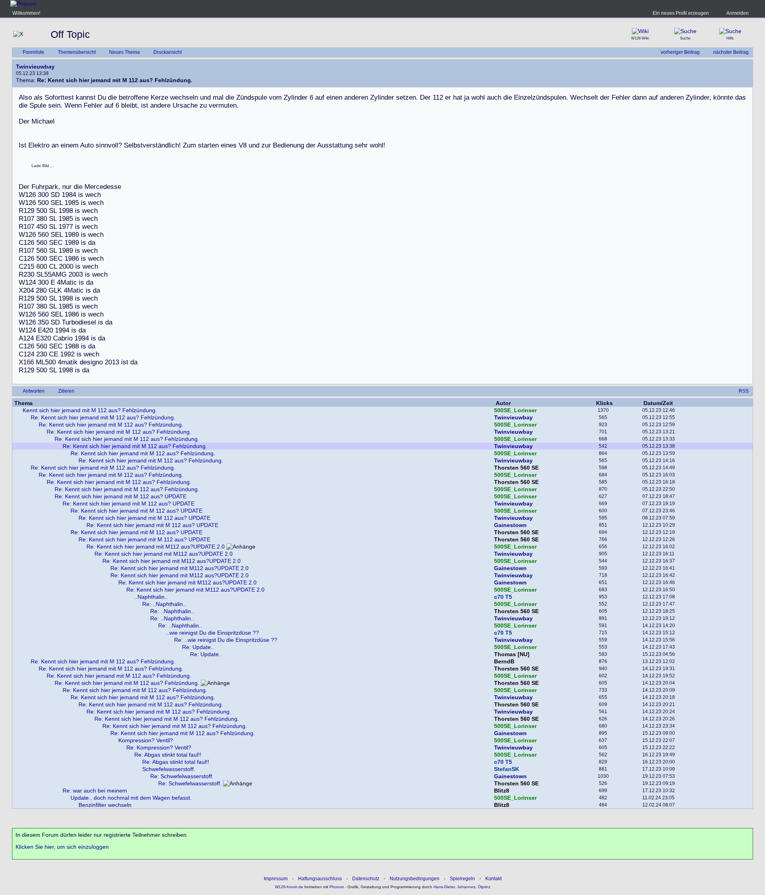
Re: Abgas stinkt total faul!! (167, 754)
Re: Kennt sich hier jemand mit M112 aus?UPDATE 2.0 (155, 546)
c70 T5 (503, 597)
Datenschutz (365, 878)
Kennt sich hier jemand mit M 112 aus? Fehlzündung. (90, 410)
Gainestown (510, 525)
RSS (744, 391)
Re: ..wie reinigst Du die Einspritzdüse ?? (225, 640)
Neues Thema (124, 52)
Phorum (336, 887)
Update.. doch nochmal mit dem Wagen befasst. (131, 798)
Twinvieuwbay (35, 66)
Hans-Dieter (444, 887)
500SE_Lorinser (515, 410)
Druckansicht (167, 52)
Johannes (466, 887)
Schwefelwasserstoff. (168, 769)
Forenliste (33, 52)
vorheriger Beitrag (680, 52)
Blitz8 (501, 790)
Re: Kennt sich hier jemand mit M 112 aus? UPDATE (120, 496)
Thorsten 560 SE (516, 467)
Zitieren (66, 391)
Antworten (34, 391)
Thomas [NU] (512, 654)
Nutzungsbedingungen (414, 878)
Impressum (276, 878)
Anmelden (737, 13)
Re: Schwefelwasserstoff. (182, 776)
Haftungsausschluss (320, 878)
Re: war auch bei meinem (95, 790)
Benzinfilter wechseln (104, 805)
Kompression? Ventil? (145, 740)
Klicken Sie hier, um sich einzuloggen (62, 847)
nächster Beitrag (731, 52)
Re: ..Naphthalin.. (164, 604)
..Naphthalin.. (151, 597)
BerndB (504, 661)
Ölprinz (484, 887)
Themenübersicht (77, 52)
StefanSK (506, 769)
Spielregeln (462, 878)
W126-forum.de (289, 887)
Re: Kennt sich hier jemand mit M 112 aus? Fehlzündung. (103, 417)
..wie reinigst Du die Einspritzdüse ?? (212, 632)
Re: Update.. (198, 647)
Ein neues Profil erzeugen (681, 13)
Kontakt (493, 878)
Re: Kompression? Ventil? (158, 747)
